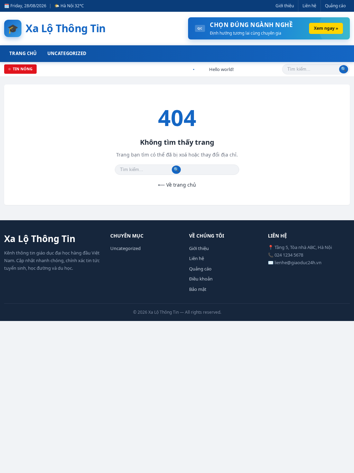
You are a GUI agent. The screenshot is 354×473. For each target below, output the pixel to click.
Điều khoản (201, 279)
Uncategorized (67, 53)
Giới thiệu (285, 6)
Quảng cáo (335, 6)
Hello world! (219, 69)
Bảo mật (197, 289)
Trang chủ (23, 53)
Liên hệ (309, 6)
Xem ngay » (326, 28)
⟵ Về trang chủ (177, 184)
